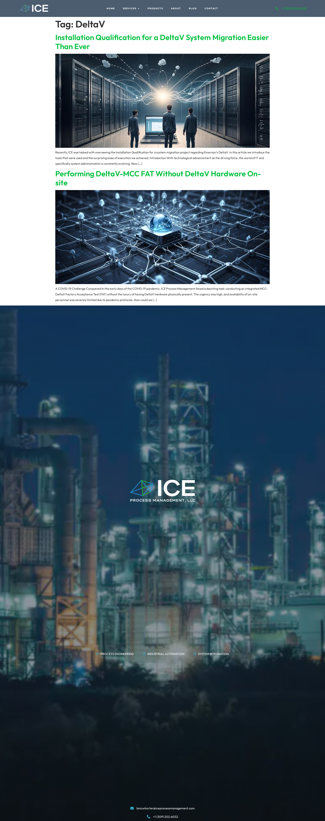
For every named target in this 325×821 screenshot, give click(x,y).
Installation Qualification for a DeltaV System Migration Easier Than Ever (162, 42)
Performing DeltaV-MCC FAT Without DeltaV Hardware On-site (158, 178)
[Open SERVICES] (138, 8)
